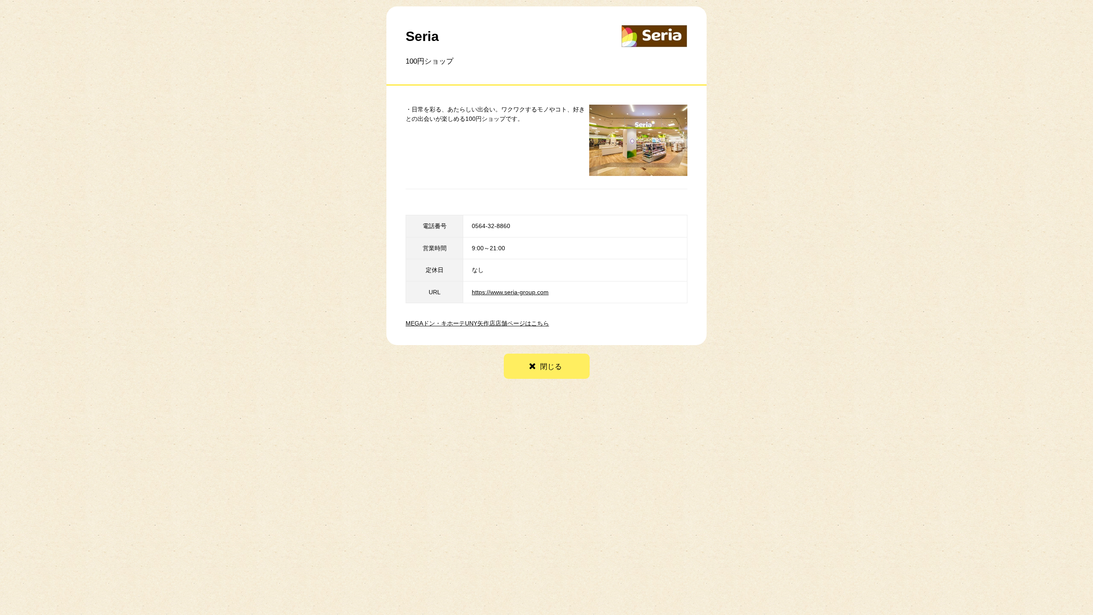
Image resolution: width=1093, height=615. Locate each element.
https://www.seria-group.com (510, 292)
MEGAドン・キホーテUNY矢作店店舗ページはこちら (477, 323)
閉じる (551, 367)
